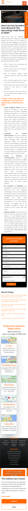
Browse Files (7, 266)
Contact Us (22, 442)
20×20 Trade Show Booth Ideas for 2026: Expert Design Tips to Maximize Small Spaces (14, 296)
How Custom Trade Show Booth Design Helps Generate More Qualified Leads (13, 300)
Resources (14, 442)
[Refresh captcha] (24, 277)
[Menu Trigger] (24, 3)
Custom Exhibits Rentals (14, 456)
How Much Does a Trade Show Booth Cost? (13, 318)
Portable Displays (14, 460)
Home (5, 440)
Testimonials (22, 440)
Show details (6, 496)
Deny (14, 507)
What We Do (6, 442)
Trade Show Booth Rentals (14, 453)
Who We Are (14, 440)
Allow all (14, 501)
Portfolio (6, 444)
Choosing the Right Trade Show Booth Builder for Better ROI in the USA (13, 309)
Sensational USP (22, 445)
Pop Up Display (14, 462)
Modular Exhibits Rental (14, 458)
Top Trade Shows (14, 464)
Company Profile (13, 445)
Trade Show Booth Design (14, 451)
